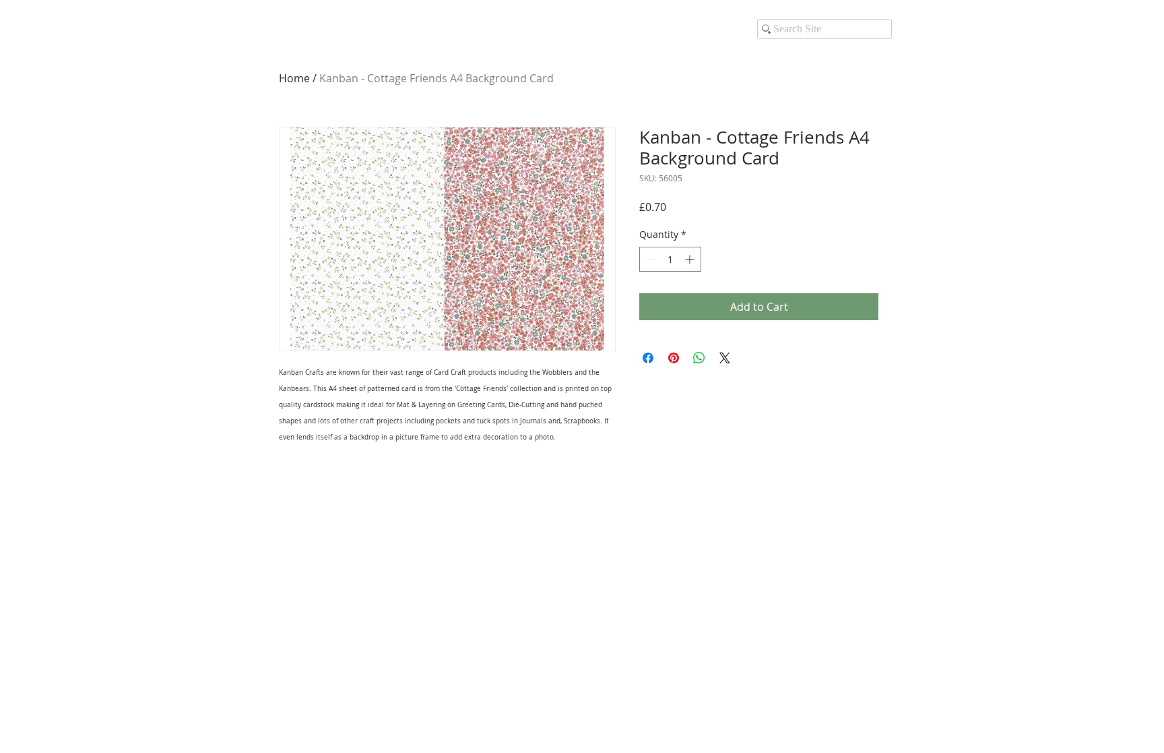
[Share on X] (725, 358)
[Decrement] (649, 259)
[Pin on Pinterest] (674, 358)
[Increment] (690, 259)
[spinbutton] (670, 259)
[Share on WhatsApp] (699, 358)
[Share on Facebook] (648, 358)
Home (294, 78)
